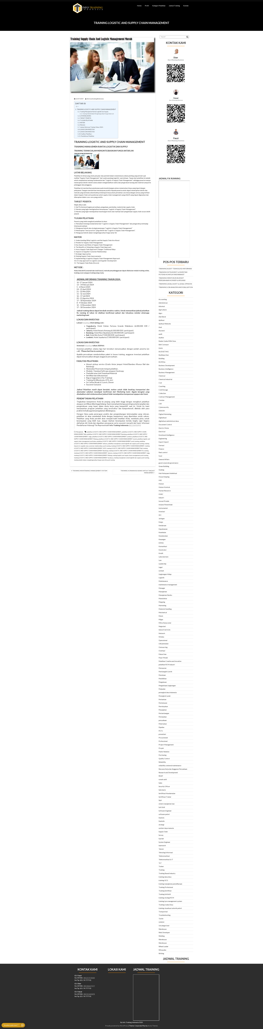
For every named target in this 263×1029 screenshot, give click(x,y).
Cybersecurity (164, 407)
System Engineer (164, 842)
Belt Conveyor (164, 345)
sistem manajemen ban (167, 804)
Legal (160, 567)
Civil (160, 383)
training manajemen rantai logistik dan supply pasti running (131, 458)
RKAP (161, 776)
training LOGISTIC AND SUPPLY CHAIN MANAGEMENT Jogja (131, 453)
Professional (163, 741)
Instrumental (163, 508)
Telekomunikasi (164, 856)
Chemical (162, 376)
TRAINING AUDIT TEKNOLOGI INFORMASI (175, 269)
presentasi (162, 734)
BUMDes (162, 362)
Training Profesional (166, 887)
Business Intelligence (166, 369)
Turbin (161, 919)
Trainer (161, 866)
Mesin (161, 616)
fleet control (163, 452)
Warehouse (163, 929)
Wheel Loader (163, 946)
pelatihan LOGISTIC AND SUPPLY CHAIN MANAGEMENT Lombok (112, 436)
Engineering (163, 438)
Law (160, 560)
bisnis (161, 348)
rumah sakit (163, 779)
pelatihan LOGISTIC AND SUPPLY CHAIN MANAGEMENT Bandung (107, 434)
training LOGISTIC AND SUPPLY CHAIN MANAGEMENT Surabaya (93, 458)
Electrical (162, 431)
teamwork (162, 845)
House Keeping (164, 477)
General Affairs (164, 459)
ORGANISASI (163, 644)
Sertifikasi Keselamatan (167, 793)
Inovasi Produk (164, 501)
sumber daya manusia (166, 828)
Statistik (162, 821)
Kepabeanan (163, 529)
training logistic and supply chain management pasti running (130, 455)
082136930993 (135, 425)
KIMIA (161, 543)
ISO (160, 515)
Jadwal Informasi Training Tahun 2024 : (91, 127)
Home (139, 6)
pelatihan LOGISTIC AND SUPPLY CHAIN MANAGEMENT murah (117, 439)
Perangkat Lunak (165, 696)
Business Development (167, 365)
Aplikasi (161, 320)
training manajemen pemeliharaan (170, 884)
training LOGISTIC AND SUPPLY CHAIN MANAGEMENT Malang (93, 455)
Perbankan (162, 699)
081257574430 (89, 978)
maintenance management (168, 585)
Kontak (186, 6)
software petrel (164, 814)
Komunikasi (163, 546)
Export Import (164, 442)
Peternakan (163, 724)
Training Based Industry (167, 873)
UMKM (161, 922)
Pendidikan (163, 678)
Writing (161, 953)
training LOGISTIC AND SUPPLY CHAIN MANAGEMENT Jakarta (93, 453)
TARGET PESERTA (85, 118)
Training (102, 279)
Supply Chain (163, 832)
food (160, 456)
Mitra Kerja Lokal (165, 623)
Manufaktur (163, 598)
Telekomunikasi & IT (166, 859)
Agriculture (163, 310)
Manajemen (79, 432)
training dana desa (165, 877)
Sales (160, 783)
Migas (161, 619)
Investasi (162, 511)
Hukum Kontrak (164, 487)
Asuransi (162, 331)
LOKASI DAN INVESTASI (87, 129)
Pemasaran (162, 668)
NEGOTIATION (164, 630)
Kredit (161, 553)
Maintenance (163, 581)
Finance (161, 449)
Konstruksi (162, 550)
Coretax (161, 400)
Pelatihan (86, 323)
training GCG (163, 880)
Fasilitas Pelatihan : (86, 134)
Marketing (162, 605)
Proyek (161, 748)
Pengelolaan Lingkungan (167, 685)
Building (161, 358)
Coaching (162, 386)
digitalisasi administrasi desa (169, 421)
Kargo (161, 522)
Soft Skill (162, 807)
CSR (160, 404)
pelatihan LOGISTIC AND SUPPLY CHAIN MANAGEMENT (104, 432)
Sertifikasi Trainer (165, 797)
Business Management (167, 372)
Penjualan (162, 689)
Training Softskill (165, 894)
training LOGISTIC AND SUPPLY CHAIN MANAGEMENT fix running (128, 450)
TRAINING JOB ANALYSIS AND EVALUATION (176, 287)
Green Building (164, 466)
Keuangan (162, 539)
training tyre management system (170, 901)
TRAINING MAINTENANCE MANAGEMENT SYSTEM (89, 471)
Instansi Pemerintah (165, 505)
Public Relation (164, 752)
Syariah (161, 839)
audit (160, 334)
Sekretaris (162, 790)
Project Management (166, 745)
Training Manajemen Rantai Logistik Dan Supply (94, 111)
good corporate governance (168, 463)
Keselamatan (163, 536)
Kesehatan (162, 532)
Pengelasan (163, 682)
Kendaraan (162, 525)
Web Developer (164, 932)
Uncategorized (164, 926)
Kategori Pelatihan (158, 6)
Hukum (161, 484)
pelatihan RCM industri (167, 665)
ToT (160, 863)
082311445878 (89, 994)
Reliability (162, 762)
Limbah (161, 571)
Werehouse (163, 939)
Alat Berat (162, 317)
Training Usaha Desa (166, 905)
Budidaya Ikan (164, 355)
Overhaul (162, 651)
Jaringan (162, 518)
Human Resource (165, 491)
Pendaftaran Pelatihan (87, 136)
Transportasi (163, 912)
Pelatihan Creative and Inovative (170, 661)
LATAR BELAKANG (85, 116)
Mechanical (163, 612)
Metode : (82, 125)
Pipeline (161, 727)
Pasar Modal (163, 658)
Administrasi (163, 303)
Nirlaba (161, 637)
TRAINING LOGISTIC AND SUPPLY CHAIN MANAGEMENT (96, 109)
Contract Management (167, 397)
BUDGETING (164, 351)
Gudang (161, 470)
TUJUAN (78, 218)
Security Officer (164, 786)
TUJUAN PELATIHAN (86, 120)
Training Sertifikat (165, 891)
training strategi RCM (166, 898)
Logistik (161, 578)
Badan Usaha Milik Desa (167, 341)
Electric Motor (164, 428)
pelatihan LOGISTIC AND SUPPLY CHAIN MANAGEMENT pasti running (118, 441)
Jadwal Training (174, 6)
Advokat (162, 306)
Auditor (161, 338)
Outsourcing (163, 647)
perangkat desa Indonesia (168, 692)
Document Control (165, 424)
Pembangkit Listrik (165, 671)
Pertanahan (163, 717)
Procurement (163, 738)
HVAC (161, 494)
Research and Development (168, 772)
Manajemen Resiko (165, 595)
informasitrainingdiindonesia (95, 99)
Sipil (160, 800)
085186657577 (89, 986)
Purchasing (162, 755)
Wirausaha (162, 950)
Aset (160, 327)
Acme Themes (153, 1026)
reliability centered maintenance (170, 765)
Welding (162, 936)
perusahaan (163, 720)
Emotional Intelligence (166, 435)
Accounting (163, 299)
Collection (162, 393)
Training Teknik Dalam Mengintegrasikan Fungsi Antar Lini (98, 113)
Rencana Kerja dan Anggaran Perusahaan (173, 769)
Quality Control (164, 758)
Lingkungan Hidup (165, 574)
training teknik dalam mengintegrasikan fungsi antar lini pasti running (94, 460)
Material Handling (165, 609)
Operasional (163, 640)
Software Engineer (165, 811)
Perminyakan (163, 706)
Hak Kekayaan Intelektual (168, 473)
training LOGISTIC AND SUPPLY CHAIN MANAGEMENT (127, 446)
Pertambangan (164, 713)
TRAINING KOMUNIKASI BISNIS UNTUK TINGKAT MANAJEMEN (138, 472)
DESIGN (162, 411)
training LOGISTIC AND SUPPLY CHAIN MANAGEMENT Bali (124, 448)
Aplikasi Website (165, 324)
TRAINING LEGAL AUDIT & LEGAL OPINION (175, 284)
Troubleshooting (164, 915)
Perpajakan (163, 710)
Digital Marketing (165, 414)
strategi (161, 825)
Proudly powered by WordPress (116, 1026)
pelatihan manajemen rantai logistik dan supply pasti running (126, 443)
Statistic (161, 818)
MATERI (82, 122)
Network (162, 633)
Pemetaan (162, 675)
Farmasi (161, 445)
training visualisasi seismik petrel (170, 908)
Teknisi (161, 849)
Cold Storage (163, 390)
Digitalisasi (163, 418)
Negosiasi (162, 626)
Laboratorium (163, 557)
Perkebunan (163, 703)
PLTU (161, 731)
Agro (160, 313)
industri (161, 498)
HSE (160, 480)
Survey (161, 835)
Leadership (162, 564)
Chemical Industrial (165, 379)
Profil (147, 6)
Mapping (162, 602)
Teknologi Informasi (166, 852)
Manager (162, 588)
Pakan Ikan (162, 654)
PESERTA (87, 201)
